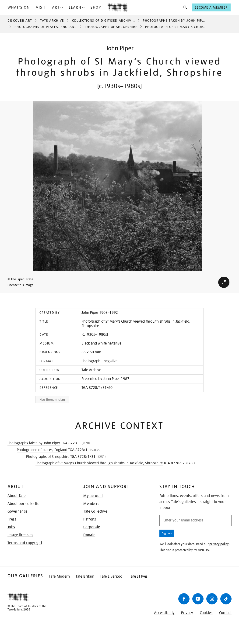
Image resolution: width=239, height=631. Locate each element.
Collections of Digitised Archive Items (108, 20)
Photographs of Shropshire (111, 27)
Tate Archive (52, 20)
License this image (20, 285)
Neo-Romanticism (52, 399)
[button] (184, 7)
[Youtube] (198, 598)
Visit (41, 7)
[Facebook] (184, 598)
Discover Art (19, 20)
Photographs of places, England (45, 27)
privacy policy (219, 544)
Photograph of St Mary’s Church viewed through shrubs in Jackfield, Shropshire (99, 463)
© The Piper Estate (20, 279)
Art (56, 7)
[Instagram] (212, 598)
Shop (96, 7)
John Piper (120, 48)
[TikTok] (226, 598)
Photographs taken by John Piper (174, 20)
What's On (18, 7)
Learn (75, 7)
